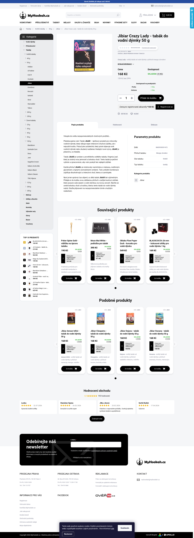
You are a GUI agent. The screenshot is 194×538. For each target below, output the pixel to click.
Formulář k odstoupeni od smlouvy (106, 486)
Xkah (28, 203)
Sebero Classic (33, 174)
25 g (28, 125)
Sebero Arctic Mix (34, 166)
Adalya (30, 67)
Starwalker (31, 104)
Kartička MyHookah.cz (52, 6)
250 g (29, 116)
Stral (29, 100)
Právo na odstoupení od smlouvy (106, 479)
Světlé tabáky (31, 54)
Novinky (29, 207)
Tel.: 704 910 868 (63, 485)
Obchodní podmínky (97, 6)
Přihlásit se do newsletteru (82, 457)
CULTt (30, 75)
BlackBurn (31, 145)
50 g (28, 62)
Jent (29, 158)
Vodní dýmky (30, 42)
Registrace (23, 6)
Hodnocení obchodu (97, 390)
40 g (28, 58)
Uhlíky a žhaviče (31, 199)
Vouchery (29, 224)
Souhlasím (125, 528)
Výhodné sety (31, 211)
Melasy (28, 195)
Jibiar (30, 83)
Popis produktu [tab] (77, 125)
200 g (29, 112)
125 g (29, 182)
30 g (28, 129)
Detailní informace (125, 64)
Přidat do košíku (148, 98)
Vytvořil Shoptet (151, 535)
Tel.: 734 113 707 (25, 485)
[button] (115, 288)
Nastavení (68, 534)
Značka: (131, 53)
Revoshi (30, 91)
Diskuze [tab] (154, 125)
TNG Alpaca (32, 178)
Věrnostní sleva (35, 6)
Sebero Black (32, 170)
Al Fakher (31, 71)
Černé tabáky (31, 120)
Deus (29, 153)
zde (112, 529)
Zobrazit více (97, 419)
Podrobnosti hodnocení (149, 48)
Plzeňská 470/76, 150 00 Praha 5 (30, 479)
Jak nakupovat (69, 6)
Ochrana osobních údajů (28, 522)
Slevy (28, 215)
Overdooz (31, 87)
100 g (29, 141)
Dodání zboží (81, 6)
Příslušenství (30, 46)
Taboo (30, 108)
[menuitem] (26, 22)
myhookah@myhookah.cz (150, 480)
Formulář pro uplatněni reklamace (106, 482)
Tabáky (28, 50)
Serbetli (30, 95)
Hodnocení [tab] (117, 125)
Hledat (118, 15)
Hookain (30, 79)
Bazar (28, 220)
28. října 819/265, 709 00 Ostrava (68, 479)
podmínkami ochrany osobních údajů (104, 451)
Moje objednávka (25, 525)
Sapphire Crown (33, 162)
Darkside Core (32, 149)
